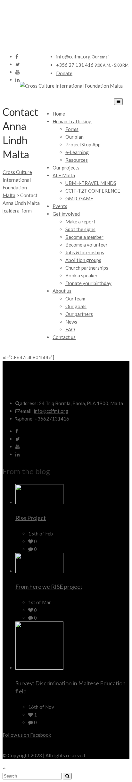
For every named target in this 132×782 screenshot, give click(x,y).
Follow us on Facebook (27, 735)
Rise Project (30, 517)
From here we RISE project (48, 586)
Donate (64, 73)
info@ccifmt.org (51, 411)
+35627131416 (52, 418)
